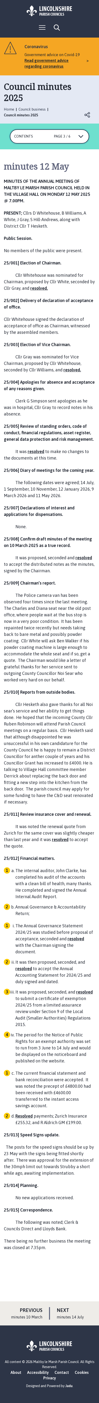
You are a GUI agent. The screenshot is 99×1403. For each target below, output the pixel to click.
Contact (62, 1372)
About (16, 1372)
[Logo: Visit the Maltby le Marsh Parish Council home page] (49, 11)
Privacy (49, 1378)
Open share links (87, 115)
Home (9, 109)
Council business (32, 109)
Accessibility (38, 1372)
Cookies (82, 1372)
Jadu (69, 1386)
